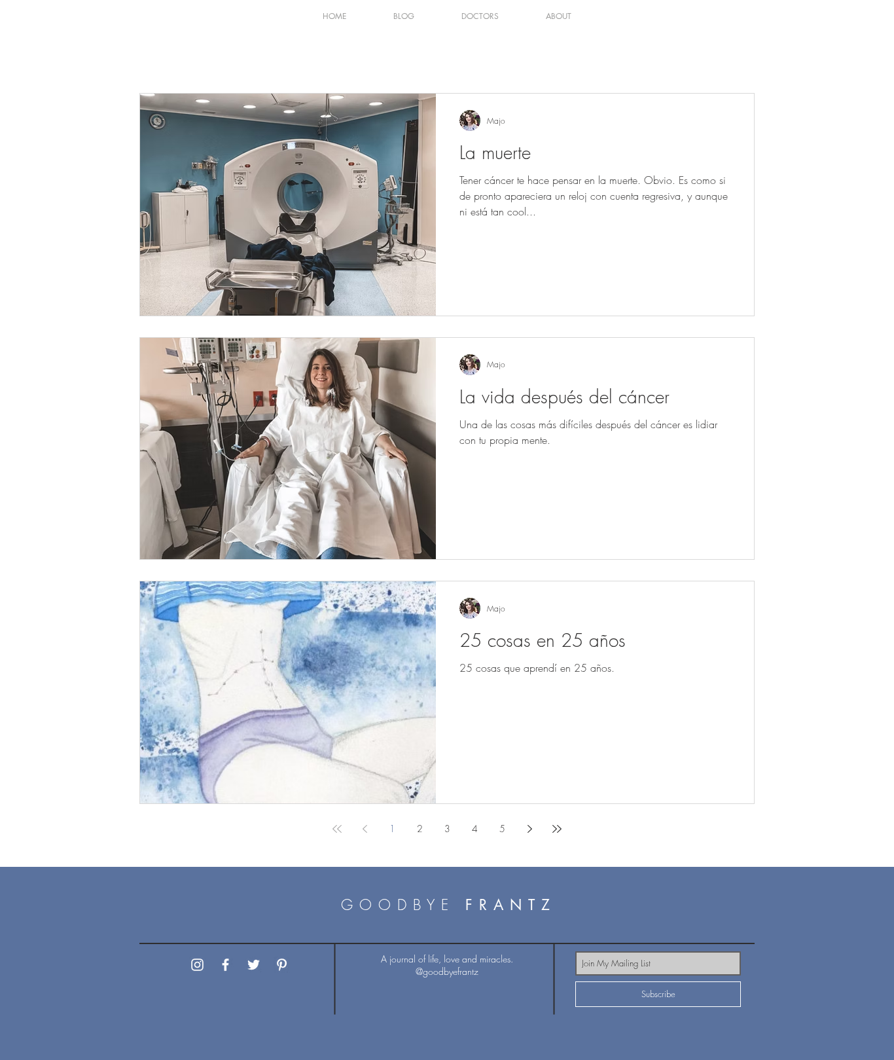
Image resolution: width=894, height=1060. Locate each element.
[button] (404, 16)
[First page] (337, 829)
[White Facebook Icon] (225, 965)
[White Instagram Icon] (197, 965)
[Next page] (529, 829)
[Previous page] (364, 829)
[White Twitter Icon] (253, 965)
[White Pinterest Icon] (282, 965)
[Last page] (557, 829)
